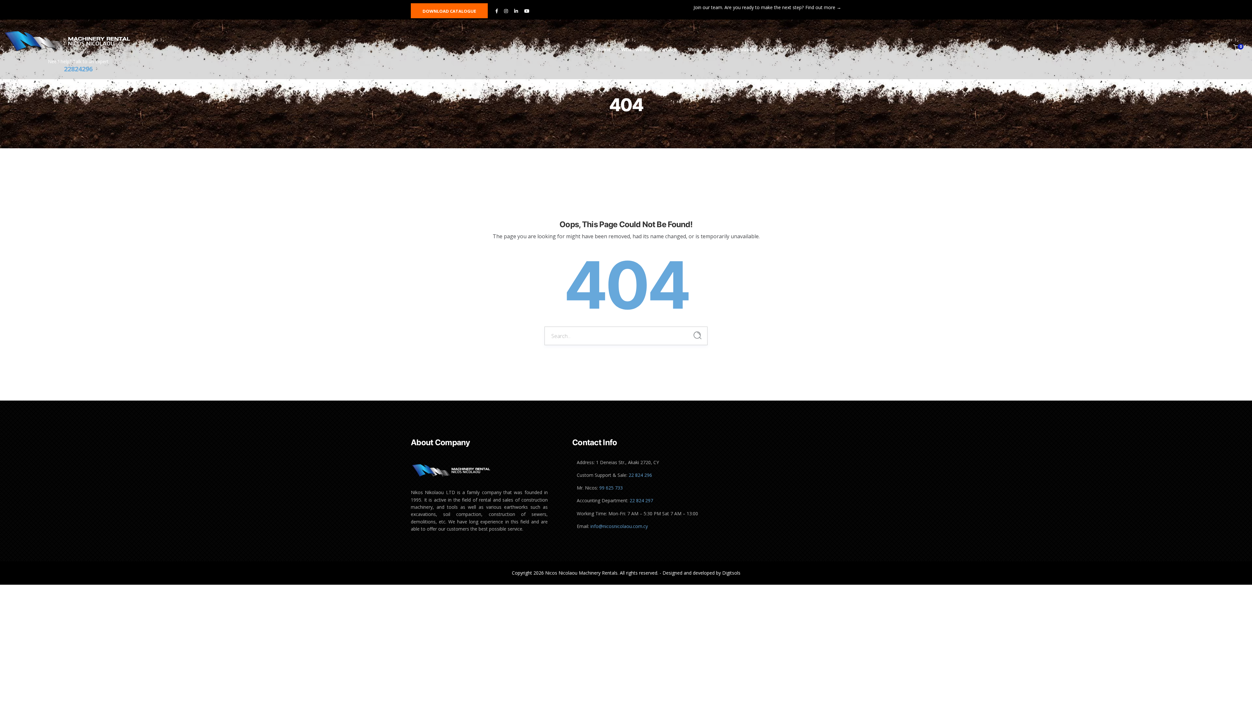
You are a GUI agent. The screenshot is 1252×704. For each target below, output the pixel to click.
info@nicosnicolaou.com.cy (619, 526)
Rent (715, 49)
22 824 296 (640, 475)
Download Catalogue (449, 11)
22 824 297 (641, 500)
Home (604, 49)
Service (668, 49)
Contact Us (782, 49)
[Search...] (697, 335)
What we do (635, 49)
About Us (745, 49)
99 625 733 (611, 488)
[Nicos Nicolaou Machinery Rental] (74, 41)
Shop (693, 49)
